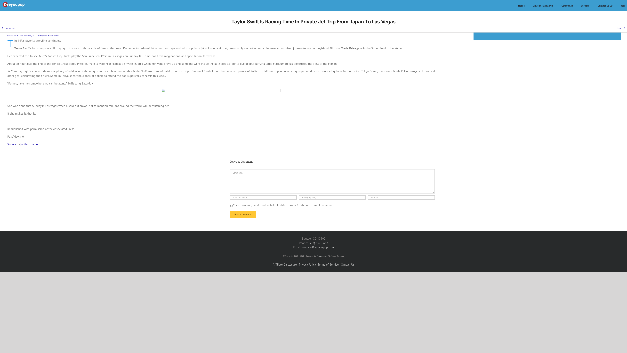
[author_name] (29, 144)
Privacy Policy (307, 264)
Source (11, 144)
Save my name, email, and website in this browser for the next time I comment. (283, 205)
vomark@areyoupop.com (318, 247)
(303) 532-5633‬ (318, 243)
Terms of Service (328, 264)
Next (619, 28)
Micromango (321, 256)
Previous (10, 28)
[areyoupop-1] (14, 3)
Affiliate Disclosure (285, 264)
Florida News (53, 35)
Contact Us (347, 264)
